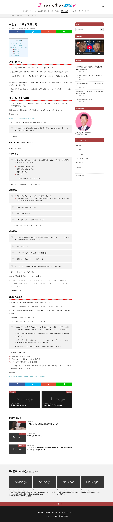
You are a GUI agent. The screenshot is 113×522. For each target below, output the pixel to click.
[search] (102, 29)
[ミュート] (99, 54)
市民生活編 (17, 49)
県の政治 (57, 11)
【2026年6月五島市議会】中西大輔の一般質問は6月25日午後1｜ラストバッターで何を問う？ (49, 449)
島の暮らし (23, 433)
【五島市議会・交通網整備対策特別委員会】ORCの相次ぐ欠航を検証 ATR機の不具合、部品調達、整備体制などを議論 (89, 67)
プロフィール (33, 11)
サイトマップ (79, 154)
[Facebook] (17, 31)
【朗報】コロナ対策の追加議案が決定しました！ (43, 424)
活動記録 (78, 167)
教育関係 (16, 53)
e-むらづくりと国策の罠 (30, 15)
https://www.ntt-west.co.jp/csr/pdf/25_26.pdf (22, 118)
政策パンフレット (16, 44)
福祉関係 (16, 51)
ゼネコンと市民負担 (16, 45)
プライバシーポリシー (82, 158)
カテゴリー (79, 150)
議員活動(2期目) (42, 11)
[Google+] (48, 31)
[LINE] (64, 31)
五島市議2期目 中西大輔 (61, 516)
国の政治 (50, 11)
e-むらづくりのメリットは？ (19, 47)
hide (20, 40)
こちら (85, 134)
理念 (77, 171)
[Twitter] (33, 31)
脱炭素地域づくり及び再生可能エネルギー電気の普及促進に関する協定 (89, 92)
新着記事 (25, 11)
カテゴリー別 (72, 11)
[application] (89, 47)
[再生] (77, 54)
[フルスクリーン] (101, 54)
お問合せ (78, 145)
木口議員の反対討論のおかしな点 (85, 99)
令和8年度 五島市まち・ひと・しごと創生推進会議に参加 (89, 76)
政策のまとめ (15, 55)
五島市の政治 (64, 11)
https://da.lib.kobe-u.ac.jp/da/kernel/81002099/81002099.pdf (27, 376)
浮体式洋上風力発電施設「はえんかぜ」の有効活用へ (89, 84)
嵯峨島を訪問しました (34, 436)
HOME (12, 15)
